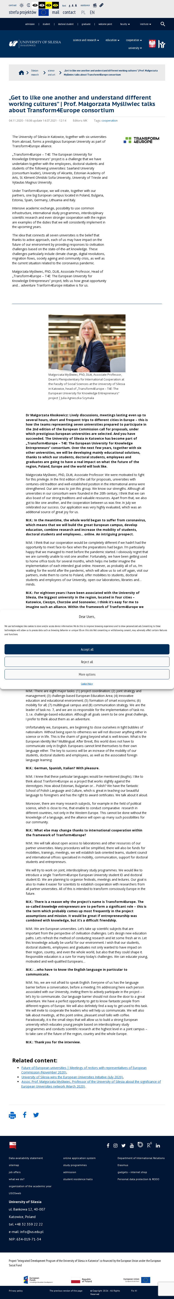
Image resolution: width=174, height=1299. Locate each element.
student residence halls (78, 1179)
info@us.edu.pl (32, 1231)
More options (87, 674)
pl (83, 12)
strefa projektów (22, 12)
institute (144, 24)
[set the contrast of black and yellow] (48, 5)
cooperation (132, 40)
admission (30, 24)
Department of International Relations (141, 1158)
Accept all (87, 649)
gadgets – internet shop (132, 1172)
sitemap (14, 1165)
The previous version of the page (66, 1290)
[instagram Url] (115, 1145)
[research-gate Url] (149, 1145)
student (46, 24)
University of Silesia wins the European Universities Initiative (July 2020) (72, 1077)
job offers (15, 1172)
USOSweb (15, 1193)
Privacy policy (16, 1290)
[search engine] (163, 24)
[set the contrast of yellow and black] (55, 5)
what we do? (16, 1179)
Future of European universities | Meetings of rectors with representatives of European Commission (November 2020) (84, 1070)
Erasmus (123, 1165)
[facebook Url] (108, 1145)
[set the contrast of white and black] (42, 5)
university (133, 48)
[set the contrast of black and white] (35, 5)
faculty (123, 24)
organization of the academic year (30, 1186)
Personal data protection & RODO (138, 1179)
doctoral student (66, 24)
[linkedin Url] (158, 1145)
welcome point (105, 24)
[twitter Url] (123, 1145)
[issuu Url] (140, 1145)
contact (69, 12)
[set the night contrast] (28, 5)
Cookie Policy (87, 683)
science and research (84, 40)
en (92, 12)
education (111, 40)
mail (55, 12)
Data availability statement (26, 1158)
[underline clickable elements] (101, 5)
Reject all (87, 661)
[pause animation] (94, 5)
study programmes (75, 1165)
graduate (86, 24)
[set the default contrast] (21, 5)
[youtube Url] (132, 1145)
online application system (79, 1158)
